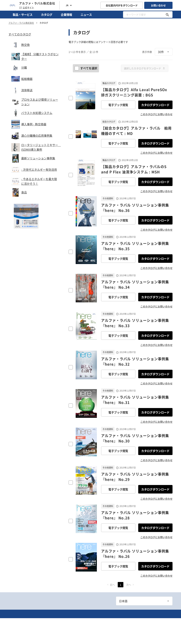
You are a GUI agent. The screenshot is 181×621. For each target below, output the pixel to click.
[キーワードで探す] (167, 14)
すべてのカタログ (19, 34)
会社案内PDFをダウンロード (122, 5)
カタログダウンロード (155, 105)
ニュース (86, 14)
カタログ (46, 14)
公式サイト (28, 7)
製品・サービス (23, 14)
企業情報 (66, 14)
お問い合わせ (158, 5)
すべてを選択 (88, 68)
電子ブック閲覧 (118, 105)
